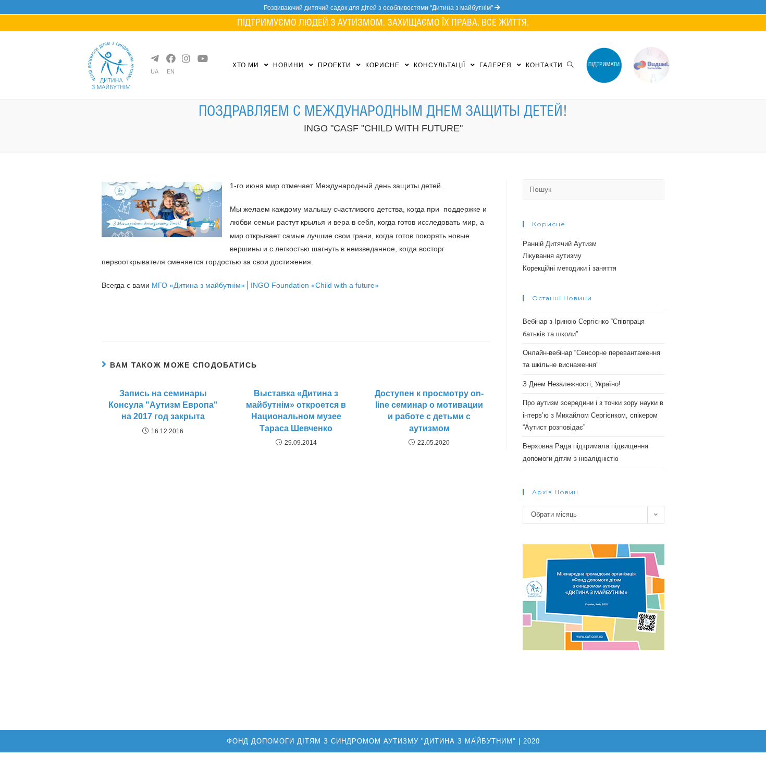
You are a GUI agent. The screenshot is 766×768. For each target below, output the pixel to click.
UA (154, 72)
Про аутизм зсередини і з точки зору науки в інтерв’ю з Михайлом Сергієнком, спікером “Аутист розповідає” (593, 415)
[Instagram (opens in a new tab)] (185, 58)
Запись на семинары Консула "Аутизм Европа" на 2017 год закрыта (163, 405)
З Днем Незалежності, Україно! (572, 384)
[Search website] (570, 65)
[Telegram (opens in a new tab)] (154, 58)
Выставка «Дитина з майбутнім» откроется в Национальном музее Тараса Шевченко (296, 411)
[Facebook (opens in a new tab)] (170, 58)
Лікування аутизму (552, 256)
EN (171, 72)
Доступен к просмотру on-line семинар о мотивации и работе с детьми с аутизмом (429, 411)
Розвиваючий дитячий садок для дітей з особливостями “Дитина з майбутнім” (379, 7)
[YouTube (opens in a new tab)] (201, 58)
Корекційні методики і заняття (569, 268)
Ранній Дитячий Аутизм (560, 244)
